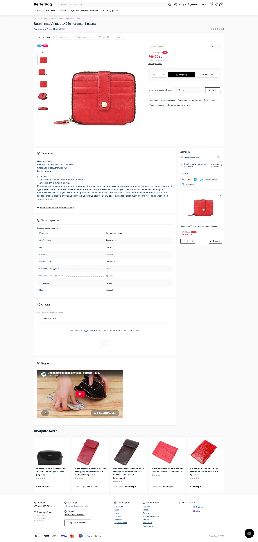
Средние (109, 254)
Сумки (38, 11)
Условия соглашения (151, 516)
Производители (149, 526)
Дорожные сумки (79, 11)
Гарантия (146, 513)
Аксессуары (109, 11)
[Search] (169, 4)
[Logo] (43, 4)
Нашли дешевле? (155, 64)
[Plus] (164, 74)
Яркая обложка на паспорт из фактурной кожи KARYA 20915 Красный (204, 471)
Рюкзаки (94, 11)
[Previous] (42, 52)
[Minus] (154, 74)
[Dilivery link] (221, 165)
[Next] (42, 116)
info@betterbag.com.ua (74, 515)
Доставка (146, 507)
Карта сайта (147, 523)
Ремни (63, 11)
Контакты (146, 519)
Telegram (199, 507)
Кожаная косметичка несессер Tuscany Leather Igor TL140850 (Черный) (50, 471)
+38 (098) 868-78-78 (43, 506)
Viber (198, 511)
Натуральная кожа (113, 233)
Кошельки (51, 11)
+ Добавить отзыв (50, 318)
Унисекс (108, 247)
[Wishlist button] (213, 47)
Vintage (49, 29)
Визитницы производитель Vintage (57, 208)
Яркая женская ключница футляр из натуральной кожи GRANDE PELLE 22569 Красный (90, 471)
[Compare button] (218, 47)
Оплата (146, 510)
